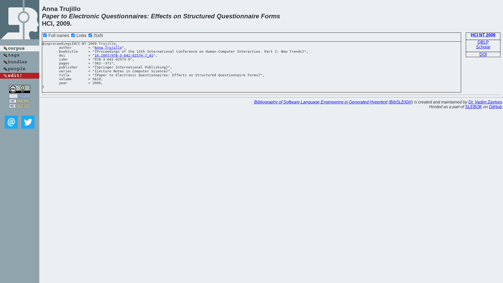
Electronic (84, 16)
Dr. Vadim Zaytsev (485, 102)
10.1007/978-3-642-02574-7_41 (124, 55)
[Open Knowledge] (19, 96)
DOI (483, 54)
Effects (161, 16)
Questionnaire (238, 16)
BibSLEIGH (401, 102)
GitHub (495, 107)
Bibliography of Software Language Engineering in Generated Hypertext (320, 102)
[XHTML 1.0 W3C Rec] (19, 101)
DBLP (483, 42)
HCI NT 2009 (483, 35)
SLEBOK (473, 107)
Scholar (483, 47)
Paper (50, 16)
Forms (270, 16)
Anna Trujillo (108, 48)
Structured (199, 16)
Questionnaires (124, 16)
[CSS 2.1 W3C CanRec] (19, 112)
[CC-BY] (19, 91)
